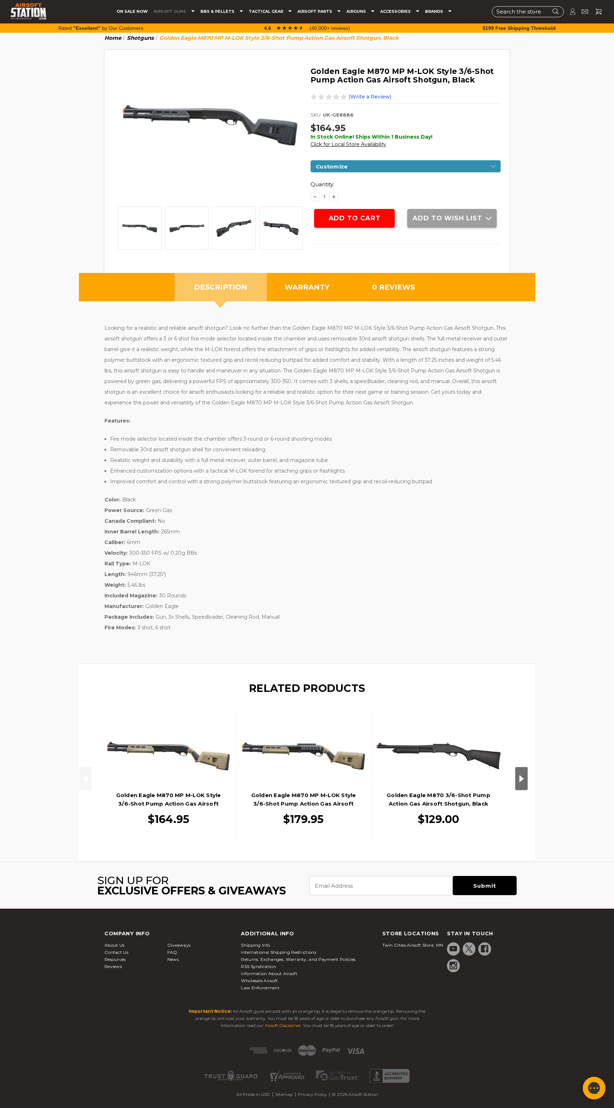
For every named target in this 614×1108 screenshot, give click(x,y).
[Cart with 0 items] (595, 11)
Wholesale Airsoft (259, 980)
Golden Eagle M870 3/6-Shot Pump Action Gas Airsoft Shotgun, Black (438, 799)
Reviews (113, 966)
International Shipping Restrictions (278, 952)
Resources (115, 959)
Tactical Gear (266, 11)
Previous (85, 778)
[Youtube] (453, 948)
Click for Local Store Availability (348, 144)
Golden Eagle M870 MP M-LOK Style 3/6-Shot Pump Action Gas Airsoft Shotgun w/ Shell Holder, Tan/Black (303, 804)
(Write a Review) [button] (370, 96)
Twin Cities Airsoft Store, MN (412, 945)
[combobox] (528, 11)
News (173, 959)
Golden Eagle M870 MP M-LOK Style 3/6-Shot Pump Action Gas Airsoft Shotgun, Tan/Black (168, 804)
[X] (469, 948)
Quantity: (322, 184)
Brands (434, 11)
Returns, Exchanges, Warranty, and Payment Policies (298, 959)
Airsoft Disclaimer (283, 1025)
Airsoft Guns (170, 11)
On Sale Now (132, 11)
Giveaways (179, 945)
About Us (114, 945)
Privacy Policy (312, 1094)
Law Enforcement (260, 987)
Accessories (396, 11)
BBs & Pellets (218, 11)
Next (521, 778)
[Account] (569, 11)
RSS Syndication (258, 966)
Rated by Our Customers (100, 28)
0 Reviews (393, 287)
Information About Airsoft (269, 973)
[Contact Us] (581, 11)
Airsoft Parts (315, 11)
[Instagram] (453, 965)
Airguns (356, 11)
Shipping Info (255, 945)
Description (220, 287)
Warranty (307, 287)
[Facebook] (484, 948)
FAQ (172, 952)
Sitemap (284, 1094)
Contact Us (116, 952)
